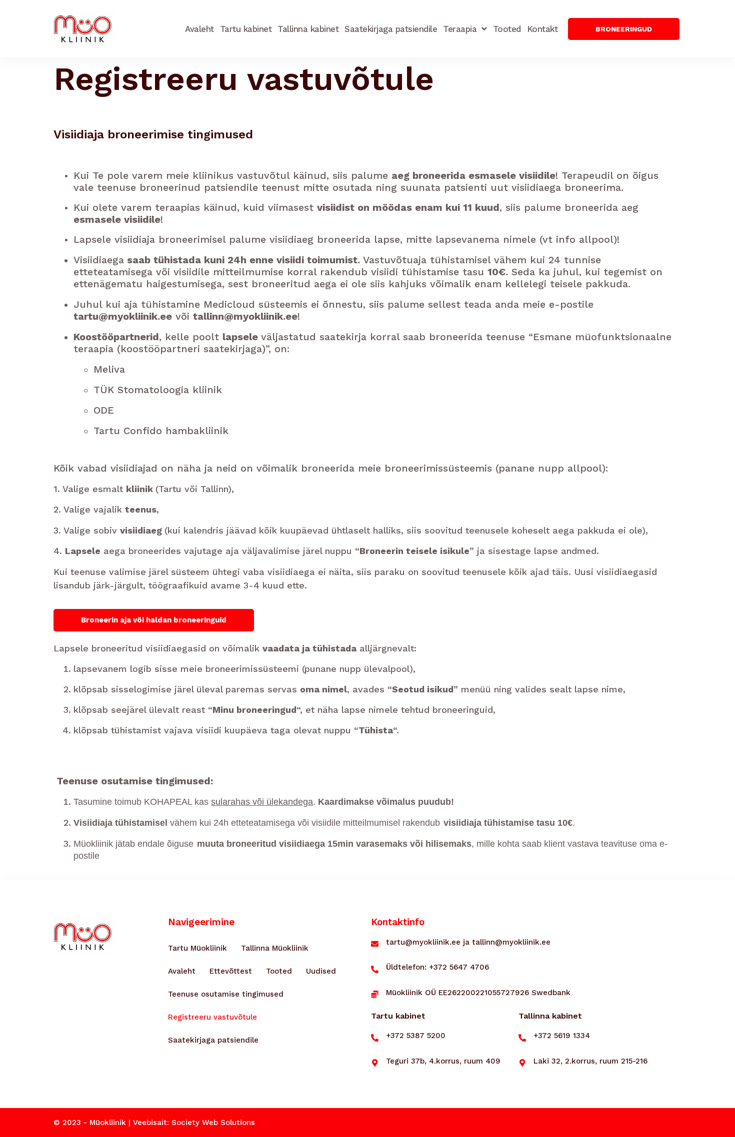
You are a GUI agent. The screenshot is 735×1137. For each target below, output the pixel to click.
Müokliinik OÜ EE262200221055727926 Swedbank (478, 992)
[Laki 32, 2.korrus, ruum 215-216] (522, 1063)
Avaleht (199, 29)
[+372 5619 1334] (522, 1038)
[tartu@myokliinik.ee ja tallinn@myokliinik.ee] (374, 944)
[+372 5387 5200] (374, 1038)
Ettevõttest (231, 971)
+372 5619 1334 (562, 1035)
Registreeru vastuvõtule (212, 1017)
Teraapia (459, 29)
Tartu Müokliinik (197, 948)
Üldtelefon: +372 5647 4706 (437, 967)
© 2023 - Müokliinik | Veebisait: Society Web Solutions (154, 1122)
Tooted (507, 29)
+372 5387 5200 (416, 1035)
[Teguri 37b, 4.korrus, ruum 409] (374, 1063)
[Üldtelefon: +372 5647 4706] (374, 969)
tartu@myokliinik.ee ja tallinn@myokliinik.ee (468, 942)
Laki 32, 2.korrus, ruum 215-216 (591, 1061)
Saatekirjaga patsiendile (390, 29)
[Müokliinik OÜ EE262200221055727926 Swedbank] (374, 994)
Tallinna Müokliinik (274, 948)
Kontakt (542, 29)
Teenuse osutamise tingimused (226, 994)
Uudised (321, 971)
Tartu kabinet (246, 29)
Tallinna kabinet (308, 29)
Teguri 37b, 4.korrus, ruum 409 (443, 1061)
